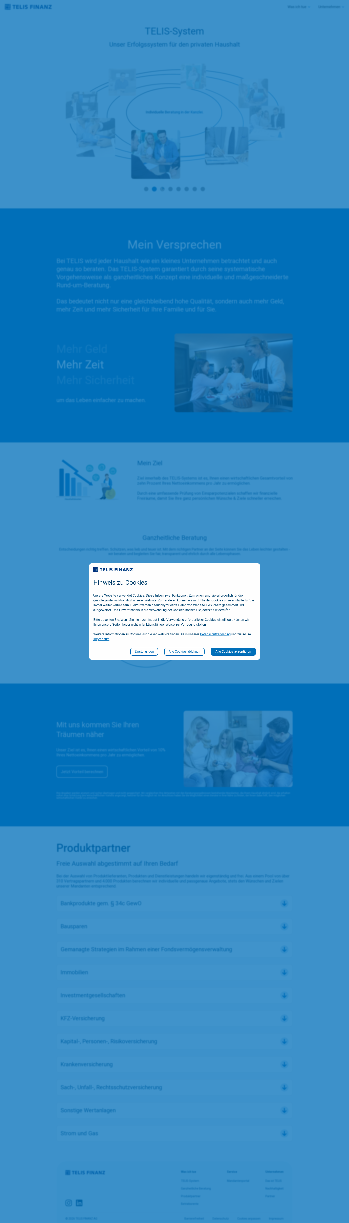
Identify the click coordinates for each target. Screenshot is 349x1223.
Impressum (101, 639)
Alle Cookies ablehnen (184, 651)
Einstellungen (144, 651)
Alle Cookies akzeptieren (233, 651)
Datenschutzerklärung (215, 634)
